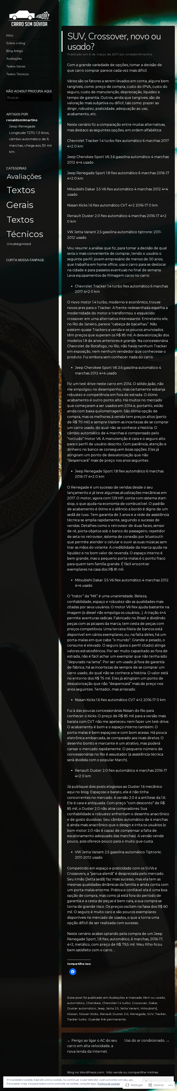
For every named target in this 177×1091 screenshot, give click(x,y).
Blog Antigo (14, 51)
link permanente (113, 1019)
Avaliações (14, 59)
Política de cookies (109, 1083)
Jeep (101, 1008)
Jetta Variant (129, 1008)
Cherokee (93, 1003)
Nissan (72, 1014)
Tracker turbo (77, 1019)
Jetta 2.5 (112, 1008)
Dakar (153, 1003)
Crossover (139, 1003)
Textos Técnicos (17, 74)
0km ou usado (154, 997)
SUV (150, 1014)
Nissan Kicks (88, 1014)
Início (9, 35)
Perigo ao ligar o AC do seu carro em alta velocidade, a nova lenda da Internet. (92, 1046)
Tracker (160, 1014)
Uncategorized (19, 244)
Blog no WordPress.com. (86, 1072)
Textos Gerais (15, 66)
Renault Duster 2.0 (114, 1014)
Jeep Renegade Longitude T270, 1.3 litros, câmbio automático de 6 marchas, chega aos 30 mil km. (30, 139)
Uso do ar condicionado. (146, 1040)
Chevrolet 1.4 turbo (116, 1003)
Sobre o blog (15, 43)
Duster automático (81, 1008)
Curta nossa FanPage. (25, 260)
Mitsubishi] (149, 1008)
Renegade (138, 1014)
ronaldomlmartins (138, 54)
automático (76, 1003)
